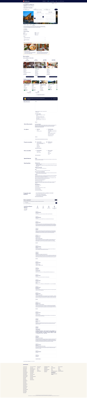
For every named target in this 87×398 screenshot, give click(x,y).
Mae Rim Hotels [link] (28, 361)
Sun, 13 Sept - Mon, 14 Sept (38, 9)
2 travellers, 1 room (48, 9)
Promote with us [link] (45, 370)
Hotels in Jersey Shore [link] (32, 374)
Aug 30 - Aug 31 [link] (27, 60)
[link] (56, 3)
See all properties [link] (27, 3)
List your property (52, 1)
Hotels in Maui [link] (31, 375)
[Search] (56, 203)
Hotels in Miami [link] (24, 377)
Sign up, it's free (55, 98)
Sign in (63, 1)
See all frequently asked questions (39, 196)
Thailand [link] (26, 361)
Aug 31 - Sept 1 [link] (36, 60)
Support (56, 1)
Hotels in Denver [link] (24, 379)
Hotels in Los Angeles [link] (25, 376)
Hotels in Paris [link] (24, 378)
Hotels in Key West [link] (25, 387)
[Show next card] (57, 86)
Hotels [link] (24, 361)
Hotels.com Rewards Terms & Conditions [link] (54, 374)
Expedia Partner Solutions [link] (46, 369)
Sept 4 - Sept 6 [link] (44, 60)
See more (37, 258)
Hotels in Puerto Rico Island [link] (33, 376)
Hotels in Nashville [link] (25, 374)
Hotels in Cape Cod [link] (32, 379)
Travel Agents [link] (45, 371)
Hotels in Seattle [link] (25, 390)
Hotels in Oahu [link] (31, 378)
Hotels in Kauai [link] (31, 377)
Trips (59, 1)
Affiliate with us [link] (45, 368)
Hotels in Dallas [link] (24, 392)
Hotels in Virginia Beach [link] (25, 389)
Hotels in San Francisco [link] (25, 375)
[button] (36, 15)
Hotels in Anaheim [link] (25, 391)
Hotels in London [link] (24, 388)
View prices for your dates (30, 76)
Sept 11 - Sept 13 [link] (53, 60)
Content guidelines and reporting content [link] (53, 372)
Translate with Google (38, 237)
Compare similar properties (40, 94)
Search (56, 9)
